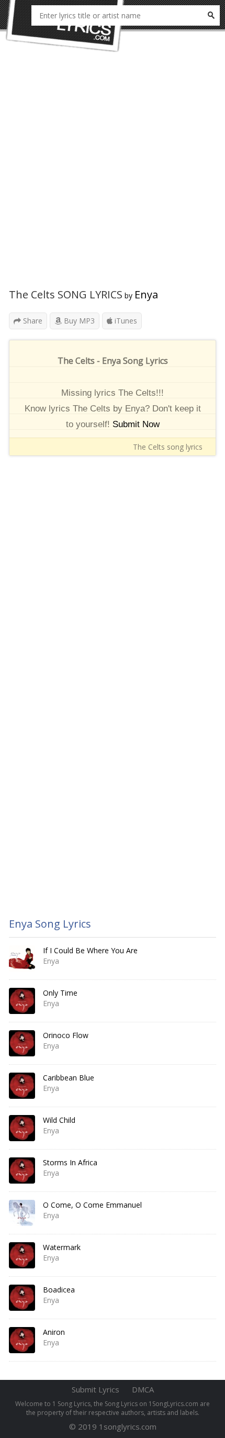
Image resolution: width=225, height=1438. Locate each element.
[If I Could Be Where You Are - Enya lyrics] (22, 958)
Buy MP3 (78, 321)
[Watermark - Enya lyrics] (22, 1255)
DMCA (143, 1389)
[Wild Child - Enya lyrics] (22, 1128)
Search (211, 15)
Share (31, 321)
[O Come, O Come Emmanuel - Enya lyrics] (22, 1213)
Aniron (54, 1332)
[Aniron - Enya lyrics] (22, 1340)
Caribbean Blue (68, 1078)
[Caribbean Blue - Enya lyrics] (22, 1086)
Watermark (62, 1247)
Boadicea (59, 1290)
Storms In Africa (70, 1162)
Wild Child (59, 1120)
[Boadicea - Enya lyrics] (22, 1298)
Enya (146, 294)
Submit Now (136, 424)
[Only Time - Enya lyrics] (22, 1001)
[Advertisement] (112, 175)
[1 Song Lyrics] (65, 26)
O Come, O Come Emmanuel (92, 1205)
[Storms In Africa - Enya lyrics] (22, 1170)
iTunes (125, 321)
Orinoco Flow (65, 1035)
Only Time (60, 993)
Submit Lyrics (95, 1389)
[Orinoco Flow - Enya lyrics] (22, 1043)
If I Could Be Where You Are (90, 950)
